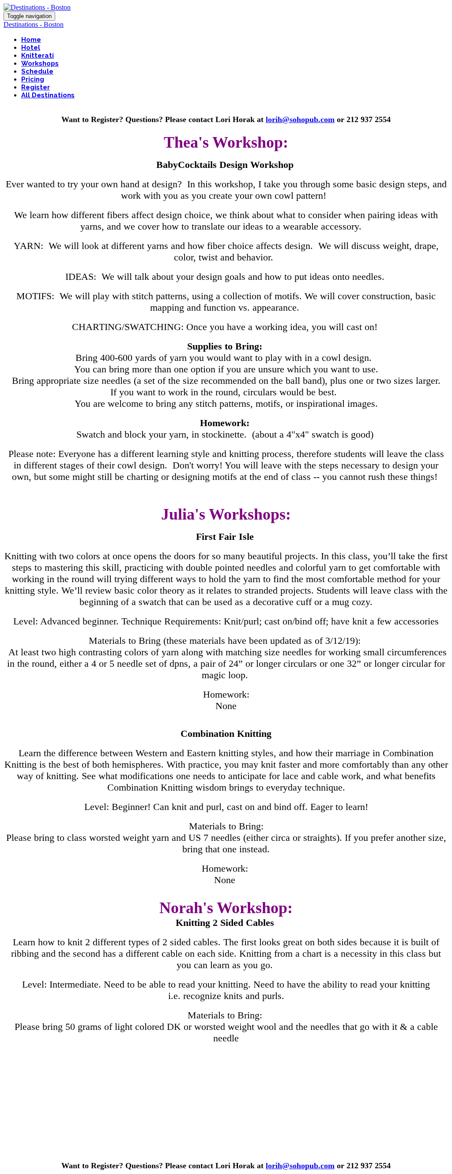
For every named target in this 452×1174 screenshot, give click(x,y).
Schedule (37, 71)
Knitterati (37, 55)
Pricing (32, 79)
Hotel (30, 48)
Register (35, 87)
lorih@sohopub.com (300, 119)
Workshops (40, 63)
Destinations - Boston (34, 24)
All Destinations (48, 95)
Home (31, 40)
